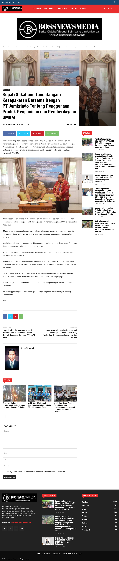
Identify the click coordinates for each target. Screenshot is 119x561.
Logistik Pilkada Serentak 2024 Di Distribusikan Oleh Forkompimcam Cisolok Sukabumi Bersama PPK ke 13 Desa (19, 333)
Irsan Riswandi (9, 124)
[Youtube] (115, 8)
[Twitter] (111, 8)
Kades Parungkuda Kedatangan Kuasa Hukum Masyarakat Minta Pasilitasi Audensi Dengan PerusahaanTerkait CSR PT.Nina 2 (105, 226)
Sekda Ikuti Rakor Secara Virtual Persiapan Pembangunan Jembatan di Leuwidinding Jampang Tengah (64, 407)
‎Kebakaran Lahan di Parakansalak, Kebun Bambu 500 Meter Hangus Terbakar (14, 405)
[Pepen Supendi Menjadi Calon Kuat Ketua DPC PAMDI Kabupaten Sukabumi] (87, 179)
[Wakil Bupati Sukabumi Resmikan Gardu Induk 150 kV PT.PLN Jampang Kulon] (39, 393)
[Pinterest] (15, 316)
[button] (115, 2)
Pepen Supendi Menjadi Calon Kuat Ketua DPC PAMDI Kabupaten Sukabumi (104, 178)
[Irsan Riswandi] (12, 358)
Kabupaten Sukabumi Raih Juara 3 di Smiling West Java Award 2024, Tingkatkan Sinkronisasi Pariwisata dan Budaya (60, 333)
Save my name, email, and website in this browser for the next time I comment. (35, 472)
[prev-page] (4, 416)
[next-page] (7, 416)
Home (5, 47)
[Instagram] (108, 8)
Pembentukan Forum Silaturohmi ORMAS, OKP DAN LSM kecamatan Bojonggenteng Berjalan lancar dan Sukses (104, 143)
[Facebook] (104, 8)
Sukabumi (11, 47)
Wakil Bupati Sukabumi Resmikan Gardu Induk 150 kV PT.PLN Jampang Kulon (39, 405)
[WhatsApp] (21, 316)
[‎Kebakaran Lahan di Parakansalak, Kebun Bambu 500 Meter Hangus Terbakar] (14, 393)
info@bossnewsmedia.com (21, 523)
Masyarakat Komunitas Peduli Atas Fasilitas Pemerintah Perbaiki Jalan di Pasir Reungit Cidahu (105, 211)
